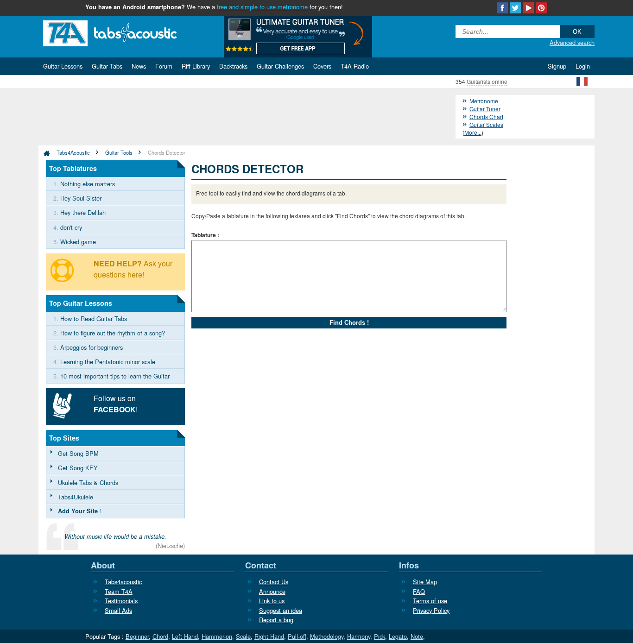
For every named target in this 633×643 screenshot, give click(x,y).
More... (472, 132)
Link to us (272, 600)
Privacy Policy (431, 610)
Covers (322, 66)
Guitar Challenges (280, 66)
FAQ (419, 591)
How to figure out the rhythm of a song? (112, 332)
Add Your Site (78, 511)
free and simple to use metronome (262, 6)
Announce (272, 591)
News (139, 66)
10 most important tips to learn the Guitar (115, 376)
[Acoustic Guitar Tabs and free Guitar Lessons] (124, 32)
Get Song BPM (78, 453)
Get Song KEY (78, 467)
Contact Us (273, 581)
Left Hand (185, 636)
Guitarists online (487, 81)
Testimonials (121, 600)
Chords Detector (166, 152)
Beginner (137, 636)
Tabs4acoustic (123, 581)
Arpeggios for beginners (91, 347)
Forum (163, 66)
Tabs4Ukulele (75, 496)
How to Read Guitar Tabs (93, 318)
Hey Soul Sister (80, 198)
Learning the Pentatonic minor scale (107, 361)
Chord (160, 636)
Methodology (326, 636)
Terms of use (430, 600)
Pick (379, 636)
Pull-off (297, 636)
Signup (557, 66)
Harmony (358, 636)
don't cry (71, 227)
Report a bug (276, 619)
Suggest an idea (280, 610)
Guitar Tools (119, 152)
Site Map (425, 581)
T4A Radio (355, 66)
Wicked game (78, 241)
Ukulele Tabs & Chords (88, 482)
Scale (243, 636)
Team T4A (119, 591)
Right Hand (269, 636)
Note (417, 636)
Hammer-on (217, 636)
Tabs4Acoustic (73, 152)
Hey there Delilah (83, 212)
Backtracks (233, 66)
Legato (398, 636)
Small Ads (118, 610)
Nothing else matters (87, 183)
